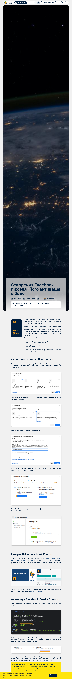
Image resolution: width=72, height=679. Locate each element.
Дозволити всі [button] (52, 675)
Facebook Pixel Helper (45, 660)
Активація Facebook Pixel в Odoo (16, 333)
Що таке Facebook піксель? (15, 322)
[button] (58, 2)
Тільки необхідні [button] (42, 674)
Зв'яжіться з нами (48, 2)
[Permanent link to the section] (52, 359)
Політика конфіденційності (16, 677)
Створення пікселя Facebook (16, 326)
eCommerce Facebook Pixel (38, 591)
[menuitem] (35, 2)
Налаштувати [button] (63, 674)
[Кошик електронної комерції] (62, 2)
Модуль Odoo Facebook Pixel (16, 330)
